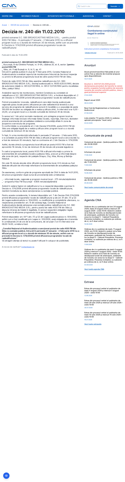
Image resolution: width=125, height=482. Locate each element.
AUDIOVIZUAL (88, 16)
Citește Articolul (90, 53)
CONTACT (107, 16)
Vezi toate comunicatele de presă (98, 187)
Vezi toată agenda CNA (94, 269)
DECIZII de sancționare (20, 25)
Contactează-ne (27, 247)
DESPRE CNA (7, 16)
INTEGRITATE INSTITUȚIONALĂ (61, 16)
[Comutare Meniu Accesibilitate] (6, 475)
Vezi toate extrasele (92, 324)
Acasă (4, 25)
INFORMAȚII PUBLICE (30, 16)
